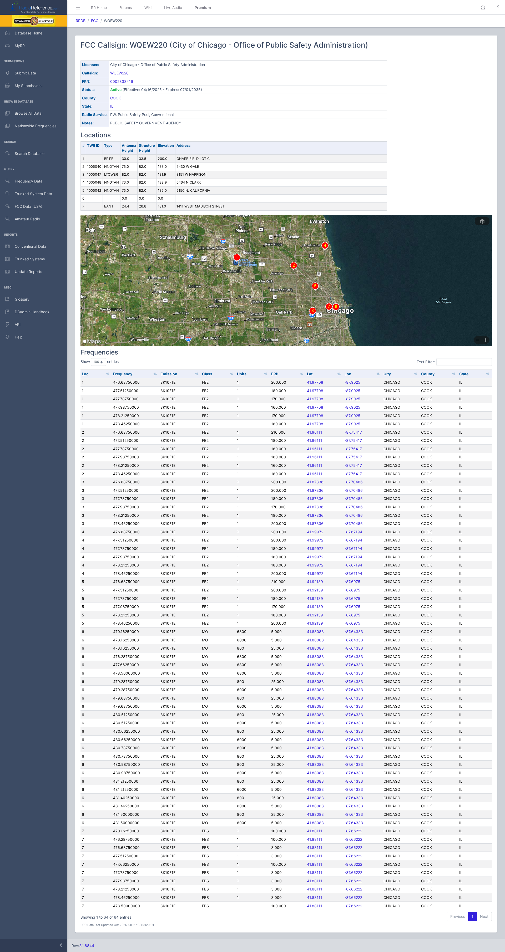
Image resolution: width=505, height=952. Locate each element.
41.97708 (315, 382)
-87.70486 (354, 482)
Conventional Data (30, 246)
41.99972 (315, 532)
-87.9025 (352, 382)
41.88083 (315, 631)
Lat (309, 374)
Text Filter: (426, 361)
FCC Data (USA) (28, 206)
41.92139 (315, 581)
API (18, 324)
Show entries (99, 361)
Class (207, 374)
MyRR (20, 45)
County (428, 374)
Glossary (22, 299)
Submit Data (25, 73)
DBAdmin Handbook (32, 312)
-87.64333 (354, 631)
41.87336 (315, 482)
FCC (94, 20)
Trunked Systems (30, 259)
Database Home (28, 33)
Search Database (29, 153)
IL (111, 106)
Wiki (148, 7)
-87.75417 (353, 432)
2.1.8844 (86, 945)
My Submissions (28, 85)
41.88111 (314, 831)
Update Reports (28, 271)
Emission (168, 374)
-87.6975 (352, 581)
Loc (85, 374)
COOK (115, 98)
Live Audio (173, 7)
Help (19, 337)
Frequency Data (28, 181)
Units (241, 374)
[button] (483, 7)
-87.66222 (353, 831)
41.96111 (314, 432)
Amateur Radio (27, 219)
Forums (125, 7)
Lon (348, 374)
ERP (274, 374)
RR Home (99, 7)
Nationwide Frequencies (35, 126)
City (387, 374)
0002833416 (121, 81)
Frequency (122, 374)
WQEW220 (119, 73)
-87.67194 (353, 532)
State (463, 374)
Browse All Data (28, 113)
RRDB (80, 20)
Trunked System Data (33, 193)
